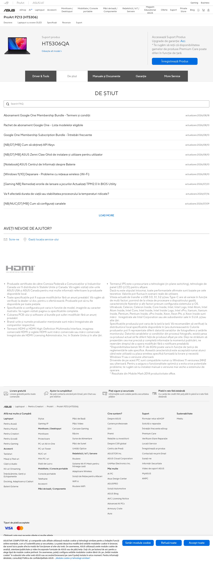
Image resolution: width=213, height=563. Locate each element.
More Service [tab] (172, 76)
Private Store (183, 10)
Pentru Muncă (10, 429)
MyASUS (146, 473)
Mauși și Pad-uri (11, 459)
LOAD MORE (106, 215)
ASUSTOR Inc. (114, 453)
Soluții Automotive (116, 488)
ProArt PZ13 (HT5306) (21, 17)
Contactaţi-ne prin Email (154, 453)
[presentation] (5, 239)
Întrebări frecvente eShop (154, 428)
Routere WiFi (78, 486)
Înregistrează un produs (153, 448)
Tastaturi (8, 454)
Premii (110, 433)
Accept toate (197, 543)
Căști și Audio (10, 464)
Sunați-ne (146, 458)
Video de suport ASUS (153, 468)
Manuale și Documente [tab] (106, 76)
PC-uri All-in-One (46, 443)
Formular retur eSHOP (153, 418)
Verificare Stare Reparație (154, 438)
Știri (109, 428)
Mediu (180, 418)
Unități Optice (79, 448)
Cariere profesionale (117, 423)
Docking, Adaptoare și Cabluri (18, 481)
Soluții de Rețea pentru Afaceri (87, 476)
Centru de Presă (115, 448)
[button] (194, 3)
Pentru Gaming (11, 443)
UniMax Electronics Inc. (119, 463)
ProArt (50, 406)
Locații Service (149, 443)
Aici (182, 41)
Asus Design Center (117, 478)
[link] (9, 10)
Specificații (52, 22)
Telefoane (42, 479)
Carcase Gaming (80, 428)
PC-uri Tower (44, 448)
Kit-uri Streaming (12, 469)
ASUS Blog (112, 493)
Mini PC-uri (43, 458)
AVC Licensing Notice (118, 498)
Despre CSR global (116, 443)
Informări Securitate (152, 463)
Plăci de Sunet (79, 443)
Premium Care (149, 433)
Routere (76, 458)
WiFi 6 (75, 481)
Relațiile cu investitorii (118, 438)
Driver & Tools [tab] (40, 76)
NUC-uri (42, 453)
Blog (192, 10)
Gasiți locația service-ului (43, 239)
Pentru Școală (10, 439)
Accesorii (42, 484)
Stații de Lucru (45, 463)
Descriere (8, 22)
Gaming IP (43, 423)
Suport (79, 22)
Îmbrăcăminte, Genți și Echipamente (15, 475)
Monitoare (43, 434)
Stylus (41, 418)
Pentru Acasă (10, 424)
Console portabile (47, 474)
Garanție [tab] (141, 76)
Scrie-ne (14, 239)
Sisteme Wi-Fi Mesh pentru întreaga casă (85, 465)
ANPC (145, 478)
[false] (175, 61)
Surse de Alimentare (82, 438)
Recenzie (66, 22)
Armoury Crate (114, 508)
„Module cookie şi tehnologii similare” (72, 558)
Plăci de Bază (78, 418)
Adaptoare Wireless (82, 471)
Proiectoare (44, 439)
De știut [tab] (72, 76)
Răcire (75, 433)
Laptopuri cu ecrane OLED (30, 22)
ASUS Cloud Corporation (120, 458)
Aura (109, 513)
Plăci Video (77, 423)
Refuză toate (169, 543)
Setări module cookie (138, 543)
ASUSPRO (112, 483)
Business (205, 2)
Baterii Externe (11, 486)
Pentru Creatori (11, 434)
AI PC (110, 473)
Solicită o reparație (151, 423)
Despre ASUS (114, 418)
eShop (23, 10)
